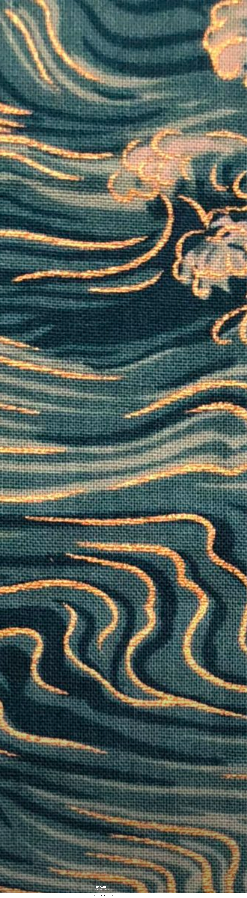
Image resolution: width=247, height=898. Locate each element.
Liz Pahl (100, 887)
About (118, 895)
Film (95, 895)
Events (113, 895)
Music (108, 895)
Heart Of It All (102, 895)
